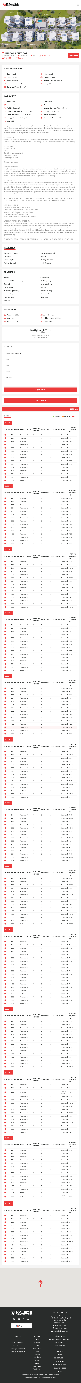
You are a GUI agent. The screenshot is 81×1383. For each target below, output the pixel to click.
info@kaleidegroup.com (41, 335)
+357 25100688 (41, 338)
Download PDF (46, 56)
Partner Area (40, 401)
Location (21, 58)
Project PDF (8, 58)
